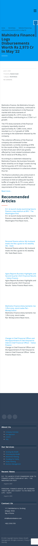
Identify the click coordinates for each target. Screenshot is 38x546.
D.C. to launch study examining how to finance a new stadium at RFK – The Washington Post (20, 211)
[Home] (12, 10)
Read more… (7, 191)
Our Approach (10, 434)
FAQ (7, 439)
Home (3, 28)
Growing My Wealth (12, 452)
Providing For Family (12, 459)
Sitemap (4, 542)
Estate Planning (11, 461)
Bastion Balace (18, 538)
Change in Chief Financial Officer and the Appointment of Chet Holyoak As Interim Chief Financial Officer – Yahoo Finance (20, 341)
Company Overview (12, 432)
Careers (8, 437)
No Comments (8, 80)
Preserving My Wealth (13, 454)
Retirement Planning (12, 457)
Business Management (13, 464)
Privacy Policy (28, 540)
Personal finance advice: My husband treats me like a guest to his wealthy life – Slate (20, 243)
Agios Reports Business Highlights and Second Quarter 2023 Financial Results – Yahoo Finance (20, 275)
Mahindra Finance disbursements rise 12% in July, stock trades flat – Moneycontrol (20, 308)
